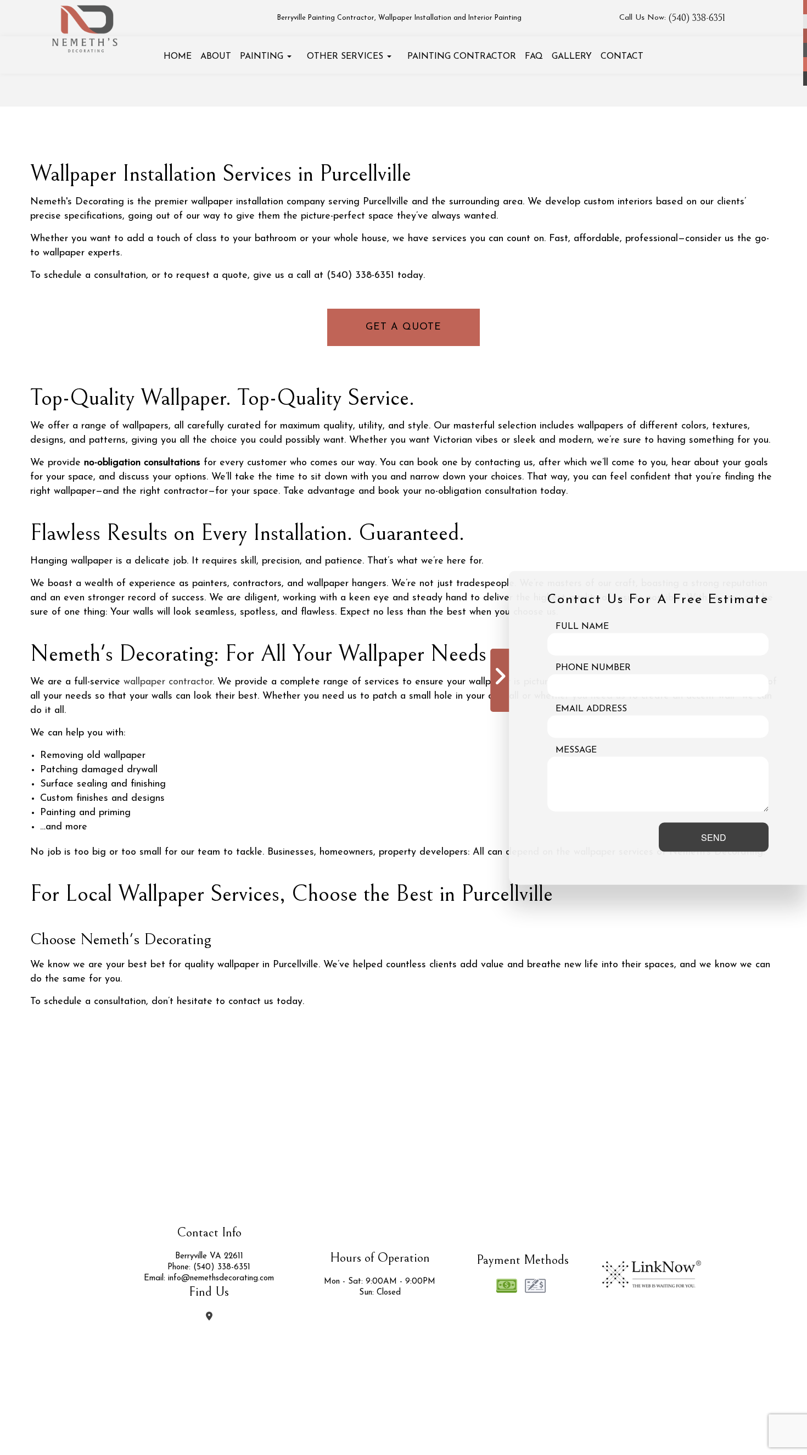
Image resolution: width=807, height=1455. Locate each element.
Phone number (593, 667)
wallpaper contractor (168, 682)
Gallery (572, 56)
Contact (622, 56)
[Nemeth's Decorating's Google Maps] (209, 1317)
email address (591, 708)
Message (576, 749)
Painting (261, 56)
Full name (582, 626)
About (215, 56)
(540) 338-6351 (697, 18)
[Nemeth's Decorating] (86, 25)
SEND (713, 836)
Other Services (345, 56)
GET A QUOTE (403, 327)
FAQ (534, 56)
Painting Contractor (461, 56)
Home (178, 56)
